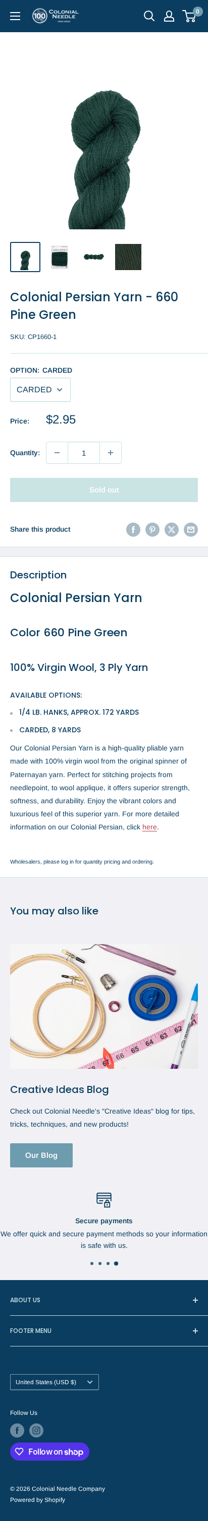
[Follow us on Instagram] (36, 1430)
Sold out (104, 489)
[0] (189, 16)
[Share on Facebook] (133, 529)
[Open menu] (15, 16)
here (149, 827)
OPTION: (41, 370)
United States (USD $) (46, 1382)
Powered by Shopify (37, 1499)
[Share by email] (191, 529)
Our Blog (41, 1155)
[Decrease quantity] (57, 452)
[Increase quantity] (110, 452)
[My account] (169, 16)
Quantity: (25, 453)
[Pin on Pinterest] (152, 529)
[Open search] (149, 16)
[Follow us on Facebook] (17, 1430)
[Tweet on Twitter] (172, 529)
